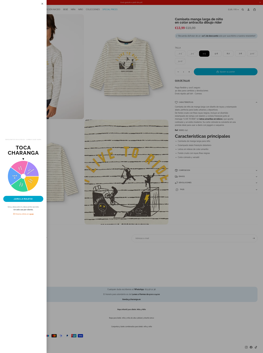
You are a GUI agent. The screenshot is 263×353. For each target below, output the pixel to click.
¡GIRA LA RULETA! (23, 199)
